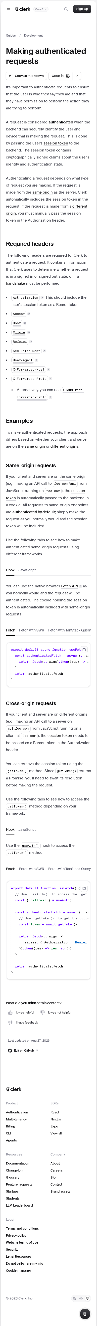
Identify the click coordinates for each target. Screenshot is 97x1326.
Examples (19, 420)
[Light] (81, 1298)
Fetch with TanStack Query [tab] (69, 630)
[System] (87, 1298)
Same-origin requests (31, 465)
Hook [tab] (10, 570)
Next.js (55, 1119)
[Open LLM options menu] (77, 76)
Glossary (12, 1177)
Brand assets (60, 1191)
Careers (56, 1170)
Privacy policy (16, 1235)
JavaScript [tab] (27, 570)
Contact (56, 1184)
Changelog (14, 1170)
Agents (11, 1140)
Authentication (17, 1112)
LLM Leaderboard (19, 1205)
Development (33, 35)
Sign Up (82, 9)
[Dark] (74, 1298)
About (55, 1163)
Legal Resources (19, 1256)
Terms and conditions (22, 1228)
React (54, 1112)
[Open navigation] (8, 9)
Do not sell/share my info (24, 1263)
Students (13, 1198)
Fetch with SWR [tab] (31, 630)
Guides (11, 35)
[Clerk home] (13, 1089)
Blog (53, 1177)
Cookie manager (18, 1270)
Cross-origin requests (31, 703)
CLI (8, 1133)
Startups (12, 1191)
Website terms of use (22, 1242)
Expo (54, 1126)
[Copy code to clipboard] (84, 649)
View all (56, 1133)
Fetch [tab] (10, 630)
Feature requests (19, 1184)
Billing (10, 1126)
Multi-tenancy (16, 1119)
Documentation (17, 1163)
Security (12, 1249)
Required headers (29, 243)
